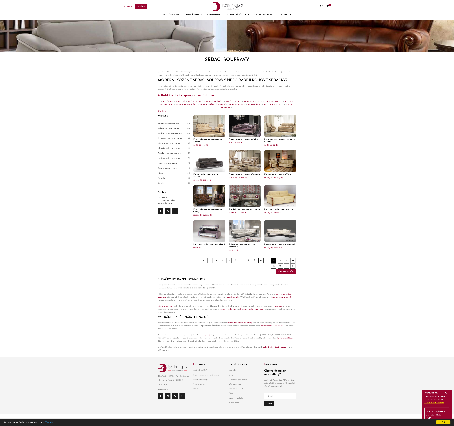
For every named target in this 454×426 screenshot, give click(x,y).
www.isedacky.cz (165, 203)
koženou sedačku (227, 309)
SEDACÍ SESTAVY (194, 15)
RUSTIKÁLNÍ (254, 105)
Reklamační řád (236, 389)
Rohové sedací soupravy (168, 128)
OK (443, 422)
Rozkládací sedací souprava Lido (278, 209)
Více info (49, 422)
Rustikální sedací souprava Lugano (244, 209)
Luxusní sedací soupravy (168, 163)
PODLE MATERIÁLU (186, 105)
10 (261, 260)
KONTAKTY (286, 15)
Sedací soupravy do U (167, 168)
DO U (280, 105)
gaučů (207, 335)
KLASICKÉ (269, 105)
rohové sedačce (233, 297)
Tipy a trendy (199, 384)
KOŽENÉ (168, 102)
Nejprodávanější (200, 380)
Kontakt (232, 370)
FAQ (231, 393)
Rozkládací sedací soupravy (170, 133)
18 (286, 266)
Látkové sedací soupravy (169, 158)
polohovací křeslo (286, 338)
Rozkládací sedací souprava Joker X (209, 244)
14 (286, 260)
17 (280, 266)
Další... (196, 389)
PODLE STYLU (252, 102)
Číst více (161, 111)
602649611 (127, 6)
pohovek (278, 306)
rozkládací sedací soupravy (240, 323)
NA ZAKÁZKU (233, 102)
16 (274, 266)
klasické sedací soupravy (271, 326)
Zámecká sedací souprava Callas (243, 139)
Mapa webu (234, 403)
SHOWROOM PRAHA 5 (264, 15)
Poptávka (141, 6)
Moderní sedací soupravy (169, 143)
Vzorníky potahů (236, 398)
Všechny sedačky (286, 271)
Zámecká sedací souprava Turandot (244, 174)
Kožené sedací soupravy (168, 124)
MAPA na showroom (434, 403)
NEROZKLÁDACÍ (214, 102)
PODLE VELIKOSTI (272, 102)
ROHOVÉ (180, 102)
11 (267, 260)
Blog (231, 375)
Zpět (197, 260)
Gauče (161, 183)
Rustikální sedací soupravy (169, 153)
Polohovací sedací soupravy (170, 138)
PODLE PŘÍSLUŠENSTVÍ (213, 105)
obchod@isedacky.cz (167, 200)
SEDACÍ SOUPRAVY (172, 15)
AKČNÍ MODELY (201, 370)
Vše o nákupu (235, 384)
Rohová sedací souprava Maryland (279, 244)
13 (280, 260)
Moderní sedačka (165, 306)
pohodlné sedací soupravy (275, 347)
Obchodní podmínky (238, 380)
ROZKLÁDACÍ (195, 102)
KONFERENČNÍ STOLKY (238, 15)
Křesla (161, 173)
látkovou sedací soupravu (251, 309)
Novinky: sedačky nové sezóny (206, 375)
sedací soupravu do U (282, 297)
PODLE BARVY (237, 105)
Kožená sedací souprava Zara (277, 174)
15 (293, 260)
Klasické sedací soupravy (169, 148)
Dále (292, 266)
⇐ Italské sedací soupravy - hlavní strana (186, 95)
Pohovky (161, 178)
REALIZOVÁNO (214, 15)
